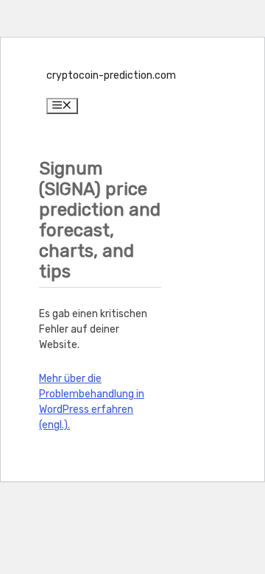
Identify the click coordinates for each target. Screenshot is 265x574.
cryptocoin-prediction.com (111, 75)
